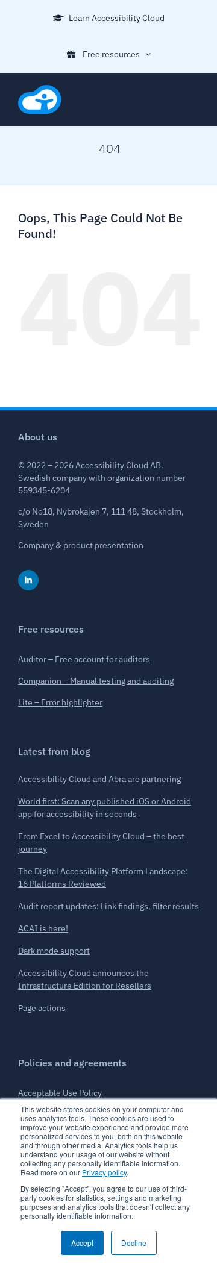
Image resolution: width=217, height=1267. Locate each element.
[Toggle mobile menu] (192, 91)
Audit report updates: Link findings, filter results (108, 906)
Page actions (42, 1008)
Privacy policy (104, 1172)
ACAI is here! (43, 928)
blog (80, 751)
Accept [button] (82, 1242)
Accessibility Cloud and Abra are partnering (99, 779)
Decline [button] (133, 1242)
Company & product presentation (80, 545)
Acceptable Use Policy (60, 1092)
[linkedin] (28, 580)
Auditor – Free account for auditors (84, 659)
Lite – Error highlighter (60, 702)
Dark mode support (54, 950)
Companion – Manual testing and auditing (96, 680)
